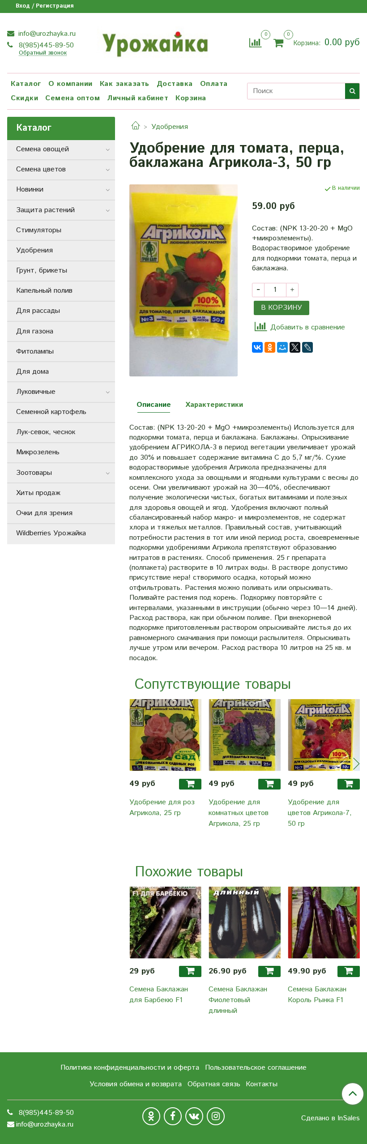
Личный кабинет (137, 98)
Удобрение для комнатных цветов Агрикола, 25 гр (239, 813)
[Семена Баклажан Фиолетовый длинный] (245, 923)
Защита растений (45, 210)
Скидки (24, 98)
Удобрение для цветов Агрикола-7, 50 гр (320, 813)
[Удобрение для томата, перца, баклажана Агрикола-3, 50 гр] (183, 280)
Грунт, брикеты (41, 270)
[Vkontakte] (194, 1116)
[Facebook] (173, 1116)
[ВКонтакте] (257, 347)
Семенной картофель (51, 412)
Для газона (34, 331)
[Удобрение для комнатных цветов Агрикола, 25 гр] (245, 735)
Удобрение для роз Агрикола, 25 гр (162, 807)
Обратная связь (214, 1084)
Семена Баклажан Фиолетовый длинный (238, 1000)
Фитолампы (35, 351)
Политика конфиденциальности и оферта (129, 1068)
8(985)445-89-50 (45, 45)
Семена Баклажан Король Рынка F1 (317, 994)
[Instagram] (216, 1116)
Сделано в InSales (330, 1118)
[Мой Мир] (282, 347)
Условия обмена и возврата (136, 1084)
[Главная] (135, 127)
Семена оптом (72, 98)
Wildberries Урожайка (51, 533)
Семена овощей (42, 149)
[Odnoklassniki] (151, 1116)
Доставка (175, 84)
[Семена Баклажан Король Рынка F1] (324, 923)
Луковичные (35, 392)
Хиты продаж (38, 493)
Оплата (214, 84)
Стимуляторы (38, 230)
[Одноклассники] (270, 347)
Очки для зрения (44, 513)
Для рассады (38, 311)
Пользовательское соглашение (256, 1068)
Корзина (190, 98)
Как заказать (124, 84)
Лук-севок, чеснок (45, 432)
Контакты (261, 1084)
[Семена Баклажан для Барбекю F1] (165, 923)
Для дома (32, 372)
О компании (70, 84)
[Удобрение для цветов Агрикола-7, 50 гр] (324, 735)
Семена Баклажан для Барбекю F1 (158, 994)
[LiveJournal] (307, 347)
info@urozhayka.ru (46, 34)
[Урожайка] (154, 42)
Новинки (29, 189)
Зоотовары (34, 473)
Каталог (26, 84)
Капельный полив (44, 291)
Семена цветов (41, 169)
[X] (295, 347)
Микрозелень (38, 452)
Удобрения (169, 127)
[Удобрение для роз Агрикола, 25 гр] (165, 735)
